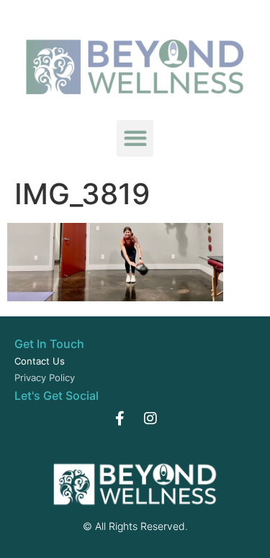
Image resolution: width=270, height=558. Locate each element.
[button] (135, 138)
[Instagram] (150, 418)
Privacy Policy (44, 377)
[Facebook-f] (120, 418)
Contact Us (39, 361)
